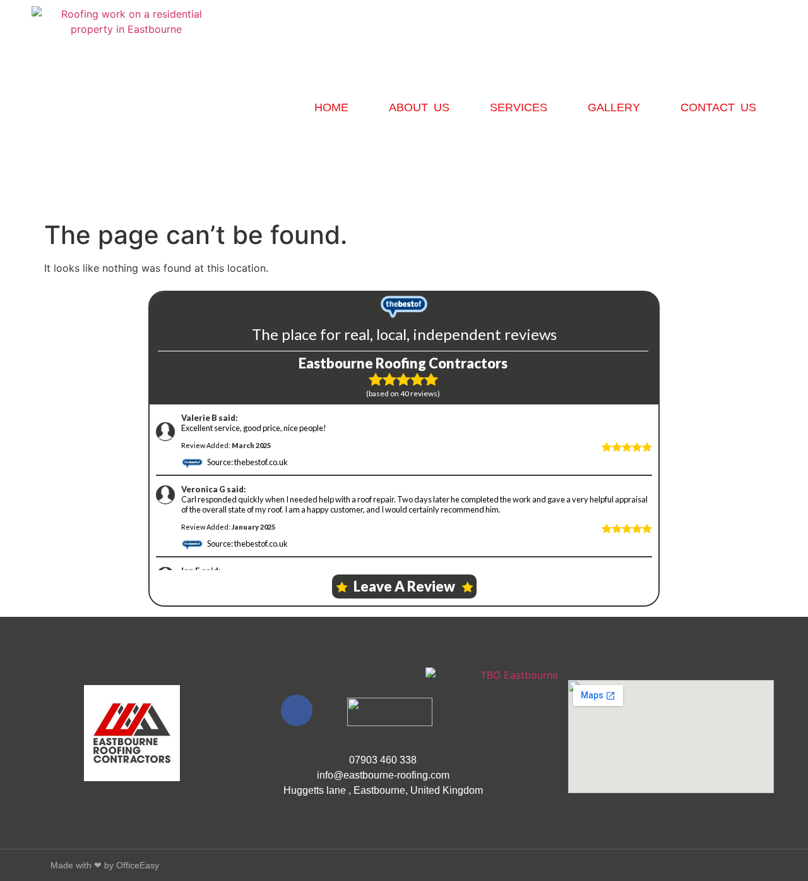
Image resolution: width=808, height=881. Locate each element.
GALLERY (614, 107)
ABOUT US (419, 107)
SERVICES (518, 107)
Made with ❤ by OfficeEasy (104, 865)
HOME (331, 107)
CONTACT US (718, 107)
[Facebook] (296, 710)
